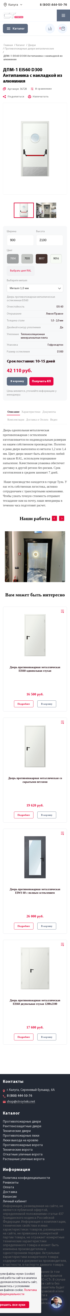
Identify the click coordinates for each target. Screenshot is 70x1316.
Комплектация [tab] (15, 419)
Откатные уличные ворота (23, 1154)
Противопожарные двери (22, 1121)
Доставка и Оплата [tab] (37, 419)
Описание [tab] (13, 411)
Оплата (8, 1187)
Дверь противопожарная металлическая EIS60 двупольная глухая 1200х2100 (35, 1002)
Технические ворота (18, 1150)
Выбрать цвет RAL (20, 270)
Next (59, 515)
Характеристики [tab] (30, 411)
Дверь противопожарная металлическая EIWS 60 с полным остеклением (35, 891)
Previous (51, 515)
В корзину (17, 381)
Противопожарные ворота (23, 1145)
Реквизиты (10, 1182)
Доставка (10, 1192)
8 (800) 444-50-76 (53, 4)
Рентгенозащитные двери (22, 1126)
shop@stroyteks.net (21, 1101)
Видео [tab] (53, 419)
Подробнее (24, 703)
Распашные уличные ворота (24, 1159)
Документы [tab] (49, 411)
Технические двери (17, 1131)
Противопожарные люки (21, 1135)
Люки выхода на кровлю (20, 1140)
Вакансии (10, 1196)
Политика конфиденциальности (26, 1178)
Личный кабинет (15, 1201)
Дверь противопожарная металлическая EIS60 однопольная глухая (35, 669)
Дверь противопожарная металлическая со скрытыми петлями (35, 780)
